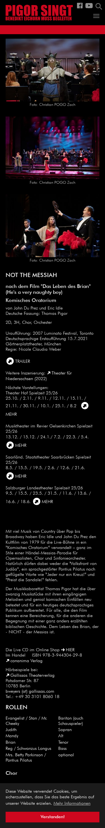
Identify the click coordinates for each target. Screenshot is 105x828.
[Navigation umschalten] (96, 16)
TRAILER (22, 361)
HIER (70, 650)
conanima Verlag (26, 661)
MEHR (20, 445)
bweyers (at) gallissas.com (30, 691)
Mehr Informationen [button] (71, 803)
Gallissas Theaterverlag (32, 675)
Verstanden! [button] (53, 817)
